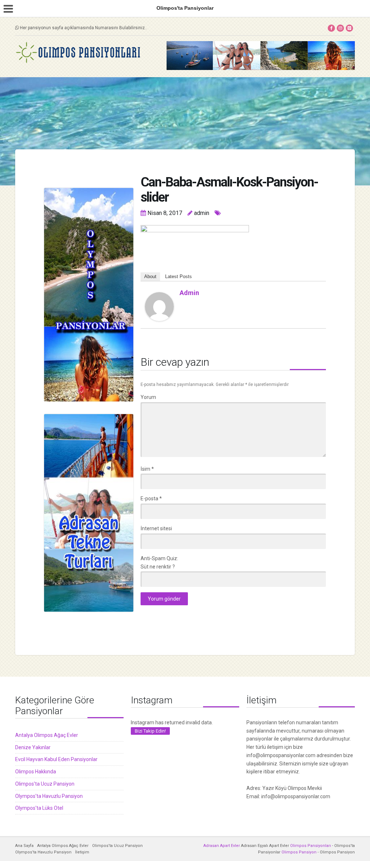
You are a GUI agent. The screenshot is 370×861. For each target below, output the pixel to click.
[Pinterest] (349, 28)
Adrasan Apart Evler (221, 845)
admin (189, 292)
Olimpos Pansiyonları (310, 845)
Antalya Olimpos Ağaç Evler (46, 735)
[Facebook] (331, 28)
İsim (147, 469)
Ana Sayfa (24, 845)
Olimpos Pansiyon (299, 852)
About (150, 276)
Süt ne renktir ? (158, 567)
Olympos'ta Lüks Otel (39, 808)
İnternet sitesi (156, 528)
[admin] (159, 306)
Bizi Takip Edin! (150, 731)
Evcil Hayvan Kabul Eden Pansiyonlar (56, 759)
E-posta (151, 498)
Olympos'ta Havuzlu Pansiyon (49, 796)
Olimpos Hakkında (35, 771)
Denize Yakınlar (33, 747)
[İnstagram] (340, 28)
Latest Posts (178, 276)
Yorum (148, 397)
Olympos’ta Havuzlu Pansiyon (43, 852)
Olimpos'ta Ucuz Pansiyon (44, 784)
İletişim (82, 852)
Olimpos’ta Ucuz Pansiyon (117, 845)
